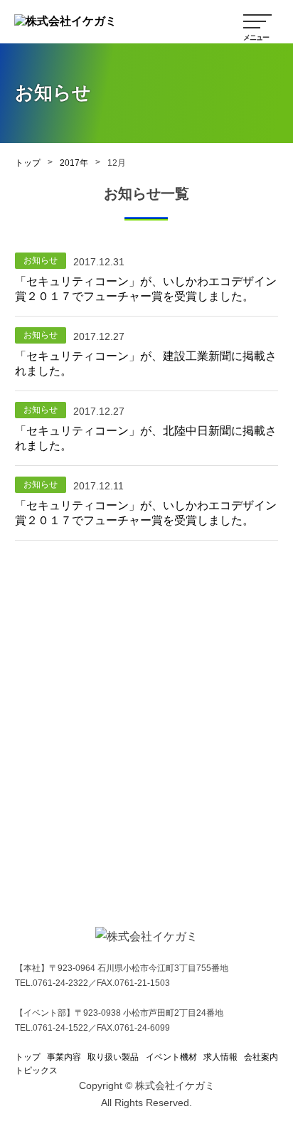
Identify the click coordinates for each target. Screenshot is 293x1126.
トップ (28, 163)
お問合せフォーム (155, 848)
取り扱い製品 (113, 1057)
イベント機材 (171, 1057)
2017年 (74, 163)
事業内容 (64, 1057)
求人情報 (220, 1057)
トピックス (36, 1070)
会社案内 (261, 1057)
